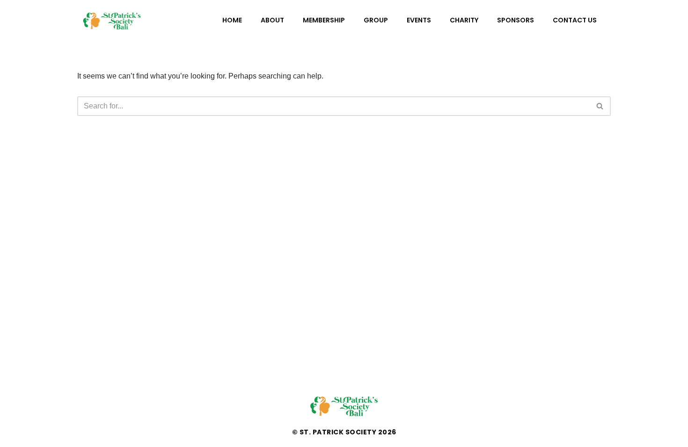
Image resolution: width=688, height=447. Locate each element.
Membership (324, 20)
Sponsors (515, 20)
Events (419, 20)
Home (232, 20)
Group (376, 20)
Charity (464, 20)
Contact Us (575, 20)
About (272, 20)
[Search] (600, 106)
